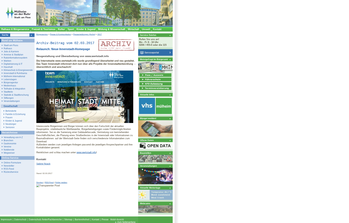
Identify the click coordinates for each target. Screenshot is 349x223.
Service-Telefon (148, 35)
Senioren (10, 127)
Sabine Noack (43, 164)
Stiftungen (9, 98)
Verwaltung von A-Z (13, 137)
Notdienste (9, 149)
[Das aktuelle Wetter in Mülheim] (155, 199)
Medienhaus (10, 85)
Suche (5, 35)
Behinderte (10, 111)
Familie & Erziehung (15, 114)
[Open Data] (155, 148)
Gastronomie (10, 143)
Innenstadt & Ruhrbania (15, 73)
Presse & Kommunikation (60, 34)
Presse (105, 219)
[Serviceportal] (155, 55)
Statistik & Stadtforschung (16, 95)
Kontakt (95, 219)
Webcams (145, 203)
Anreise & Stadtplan (13, 54)
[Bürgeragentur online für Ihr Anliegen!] (155, 135)
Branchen (8, 140)
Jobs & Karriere (11, 51)
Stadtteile (8, 92)
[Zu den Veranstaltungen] (155, 183)
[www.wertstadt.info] (84, 122)
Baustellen (145, 153)
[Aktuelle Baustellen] (155, 161)
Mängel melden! (148, 118)
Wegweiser (9, 153)
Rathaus (8, 48)
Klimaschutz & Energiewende (18, 70)
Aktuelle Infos (147, 94)
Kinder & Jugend (13, 121)
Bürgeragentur (11, 82)
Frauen (9, 117)
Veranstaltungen (148, 166)
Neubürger (10, 124)
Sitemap (68, 219)
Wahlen (7, 61)
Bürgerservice (42, 34)
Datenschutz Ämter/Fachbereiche (45, 219)
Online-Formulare (12, 162)
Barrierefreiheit (82, 219)
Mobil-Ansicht (117, 219)
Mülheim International (14, 76)
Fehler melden (61, 182)
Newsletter (9, 166)
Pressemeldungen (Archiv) (84, 34)
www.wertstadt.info (86, 152)
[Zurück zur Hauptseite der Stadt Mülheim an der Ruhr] (18, 25)
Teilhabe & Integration (14, 88)
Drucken (39, 182)
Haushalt (8, 67)
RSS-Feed (49, 182)
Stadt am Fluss (11, 45)
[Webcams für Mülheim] (155, 212)
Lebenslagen (10, 79)
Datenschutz (20, 219)
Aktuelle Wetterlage (150, 188)
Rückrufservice (11, 172)
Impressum (6, 219)
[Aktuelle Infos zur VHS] (155, 114)
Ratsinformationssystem (15, 57)
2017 (99, 34)
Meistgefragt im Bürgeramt (154, 59)
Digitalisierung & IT (13, 64)
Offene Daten (147, 140)
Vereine (7, 146)
